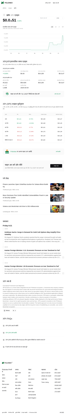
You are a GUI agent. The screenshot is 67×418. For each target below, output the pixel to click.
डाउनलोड (4, 390)
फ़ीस (29, 373)
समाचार (3, 378)
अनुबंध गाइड (44, 379)
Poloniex (7, 2)
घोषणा (3, 375)
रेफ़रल (29, 382)
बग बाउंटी (4, 387)
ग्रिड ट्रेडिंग (18, 385)
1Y (59, 27)
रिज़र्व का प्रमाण (5, 384)
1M (55, 27)
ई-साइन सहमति (24, 412)
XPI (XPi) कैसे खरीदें (11, 332)
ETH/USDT (58, 376)
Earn (16, 391)
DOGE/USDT (58, 385)
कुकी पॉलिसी (17, 412)
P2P (16, 376)
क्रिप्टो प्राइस (31, 391)
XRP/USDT (58, 382)
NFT (16, 395)
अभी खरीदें (58, 151)
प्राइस (10, 8)
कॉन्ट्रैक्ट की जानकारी (46, 376)
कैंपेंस (3, 381)
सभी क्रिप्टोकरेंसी (32, 395)
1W (52, 27)
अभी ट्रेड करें (57, 94)
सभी (63, 27)
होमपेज (4, 8)
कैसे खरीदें (30, 388)
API (29, 376)
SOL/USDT (58, 388)
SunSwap (17, 398)
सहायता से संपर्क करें (45, 373)
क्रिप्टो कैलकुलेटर (32, 398)
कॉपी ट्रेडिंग (17, 388)
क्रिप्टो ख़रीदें (18, 373)
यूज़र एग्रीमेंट (4, 412)
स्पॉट (16, 379)
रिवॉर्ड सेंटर (30, 385)
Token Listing (45, 382)
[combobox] (46, 18)
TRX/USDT (58, 379)
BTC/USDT (58, 373)
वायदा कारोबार (18, 382)
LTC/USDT (57, 391)
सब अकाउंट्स (31, 379)
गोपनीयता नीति (11, 412)
